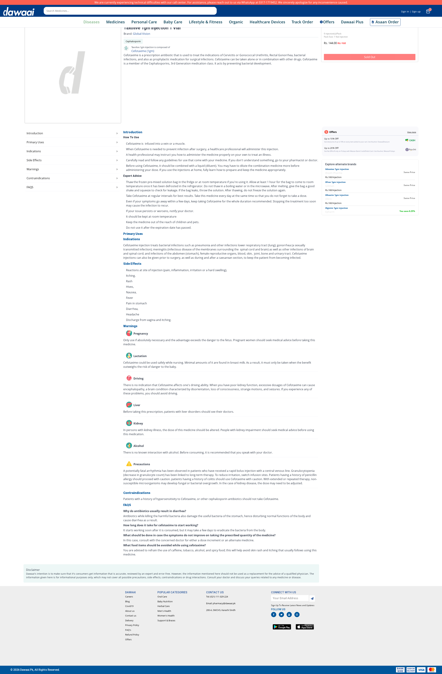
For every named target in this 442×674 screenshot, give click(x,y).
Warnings (33, 169)
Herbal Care (163, 606)
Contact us (130, 615)
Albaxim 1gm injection (337, 195)
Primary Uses (35, 142)
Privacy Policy (132, 625)
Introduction (35, 133)
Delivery (129, 620)
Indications (34, 151)
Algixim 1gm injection (336, 208)
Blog (127, 601)
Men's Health (164, 610)
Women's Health (166, 615)
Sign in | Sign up (411, 11)
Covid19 (129, 606)
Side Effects (34, 160)
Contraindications (38, 178)
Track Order (302, 21)
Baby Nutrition (165, 601)
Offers (128, 639)
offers (328, 21)
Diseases (91, 21)
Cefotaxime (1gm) (142, 51)
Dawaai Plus (352, 21)
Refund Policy (132, 634)
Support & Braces (166, 620)
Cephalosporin (133, 41)
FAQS (30, 187)
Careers (129, 596)
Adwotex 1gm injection (337, 169)
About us (129, 610)
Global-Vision (141, 34)
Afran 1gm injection (335, 182)
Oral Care (162, 596)
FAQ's (128, 629)
